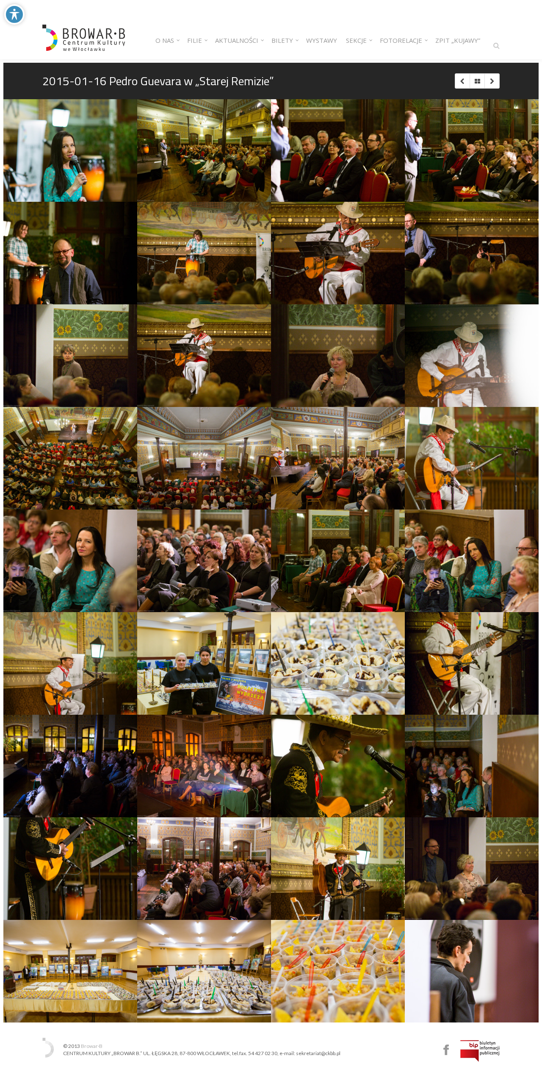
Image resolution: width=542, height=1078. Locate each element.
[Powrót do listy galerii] (477, 81)
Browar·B (91, 1046)
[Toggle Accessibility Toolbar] (14, 14)
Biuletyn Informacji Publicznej (480, 1051)
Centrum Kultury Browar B (446, 1050)
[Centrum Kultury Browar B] (83, 29)
